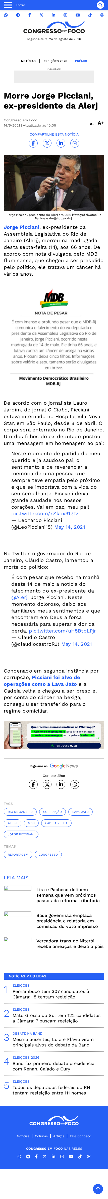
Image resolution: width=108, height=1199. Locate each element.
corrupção (52, 812)
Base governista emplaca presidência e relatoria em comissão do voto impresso (67, 921)
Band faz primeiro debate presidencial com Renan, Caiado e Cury (54, 1066)
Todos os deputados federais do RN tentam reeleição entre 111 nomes (51, 1090)
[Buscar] (100, 5)
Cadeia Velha (56, 823)
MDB (31, 823)
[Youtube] (78, 15)
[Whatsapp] (6, 15)
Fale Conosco (80, 1136)
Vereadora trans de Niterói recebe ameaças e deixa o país (70, 943)
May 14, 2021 (69, 527)
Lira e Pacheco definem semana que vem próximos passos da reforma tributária (68, 895)
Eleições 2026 (55, 61)
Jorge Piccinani (21, 834)
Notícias (28, 61)
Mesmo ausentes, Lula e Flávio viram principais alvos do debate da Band (53, 1042)
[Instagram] (65, 15)
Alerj (12, 823)
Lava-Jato (80, 812)
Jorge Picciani (21, 227)
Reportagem (18, 854)
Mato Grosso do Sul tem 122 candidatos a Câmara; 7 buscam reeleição (56, 1018)
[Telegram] (18, 15)
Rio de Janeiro (20, 812)
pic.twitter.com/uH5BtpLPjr (62, 631)
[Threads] (102, 15)
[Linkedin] (53, 15)
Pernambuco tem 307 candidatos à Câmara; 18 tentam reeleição (51, 994)
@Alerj (19, 597)
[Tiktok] (90, 15)
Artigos (58, 1136)
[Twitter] (41, 15)
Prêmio (81, 61)
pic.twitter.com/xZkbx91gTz (45, 513)
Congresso (48, 854)
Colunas (41, 1136)
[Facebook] (29, 15)
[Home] (54, 27)
